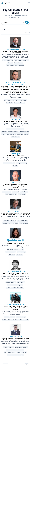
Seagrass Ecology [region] (24, 319)
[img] (15, 42)
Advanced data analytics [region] (21, 347)
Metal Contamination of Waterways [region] (15, 65)
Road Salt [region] (10, 62)
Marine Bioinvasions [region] (10, 317)
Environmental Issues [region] (10, 252)
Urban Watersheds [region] (13, 223)
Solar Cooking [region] (11, 254)
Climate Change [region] (21, 252)
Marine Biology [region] (24, 191)
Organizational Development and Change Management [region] (15, 131)
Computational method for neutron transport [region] (15, 352)
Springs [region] (18, 163)
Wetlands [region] (15, 165)
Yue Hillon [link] (15, 119)
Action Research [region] (15, 136)
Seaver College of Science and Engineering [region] (15, 189)
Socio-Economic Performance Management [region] (12, 134)
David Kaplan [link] (15, 153)
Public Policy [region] (7, 100)
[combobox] (13, 22)
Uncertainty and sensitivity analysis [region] (15, 350)
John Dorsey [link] (15, 182)
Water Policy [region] (15, 100)
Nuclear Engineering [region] (8, 347)
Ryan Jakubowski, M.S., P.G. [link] (15, 271)
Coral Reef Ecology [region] (21, 317)
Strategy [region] (26, 134)
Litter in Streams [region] (18, 62)
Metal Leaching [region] (21, 282)
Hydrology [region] (24, 163)
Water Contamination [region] (7, 60)
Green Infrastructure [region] (22, 220)
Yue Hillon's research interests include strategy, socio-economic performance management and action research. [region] (15, 125)
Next (27, 364)
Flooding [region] (5, 223)
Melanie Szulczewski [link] (15, 240)
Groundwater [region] (7, 163)
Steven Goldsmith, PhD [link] (15, 49)
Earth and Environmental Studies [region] (15, 249)
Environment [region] (16, 191)
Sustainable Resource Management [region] (15, 287)
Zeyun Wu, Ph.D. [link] (15, 336)
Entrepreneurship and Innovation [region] (15, 129)
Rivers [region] (13, 163)
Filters (26, 32)
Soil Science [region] (19, 254)
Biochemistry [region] (15, 319)
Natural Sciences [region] (7, 191)
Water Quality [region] (9, 102)
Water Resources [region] (24, 223)
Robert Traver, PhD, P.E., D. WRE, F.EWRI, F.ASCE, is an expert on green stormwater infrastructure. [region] (15, 217)
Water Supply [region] (23, 100)
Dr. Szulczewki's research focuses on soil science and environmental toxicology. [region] (15, 246)
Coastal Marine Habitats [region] (11, 194)
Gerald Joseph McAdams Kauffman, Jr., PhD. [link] (15, 83)
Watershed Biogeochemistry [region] (21, 60)
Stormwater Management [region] (9, 220)
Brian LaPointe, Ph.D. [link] (15, 304)
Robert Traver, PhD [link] (15, 211)
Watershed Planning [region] (19, 102)
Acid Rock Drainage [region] (10, 282)
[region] (15, 51)
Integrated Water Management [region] (15, 285)
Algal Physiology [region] (6, 319)
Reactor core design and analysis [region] (15, 355)
